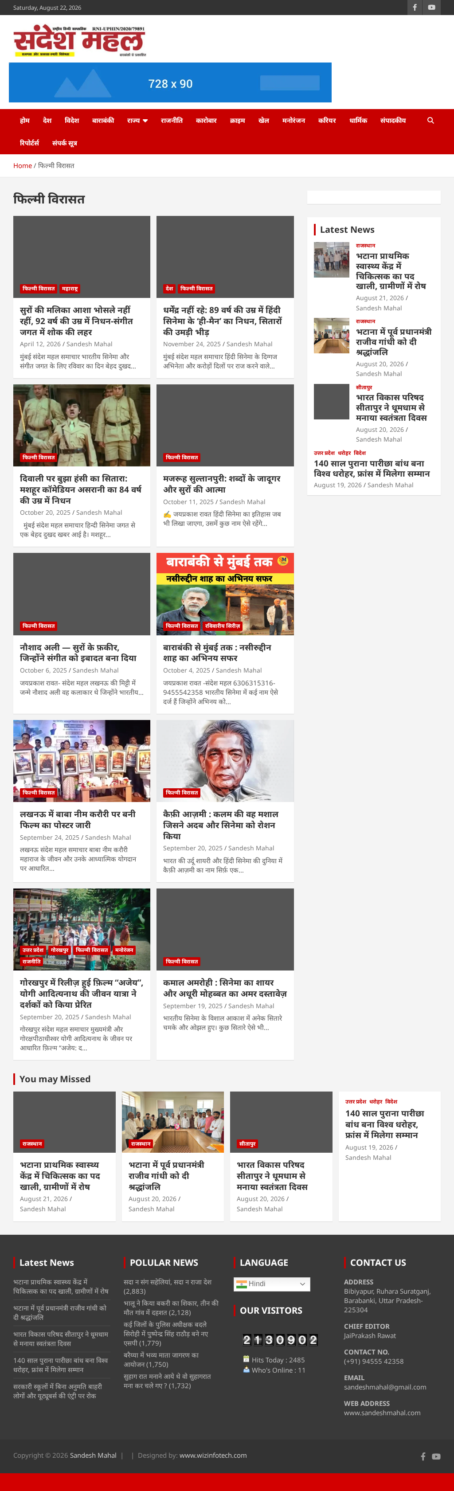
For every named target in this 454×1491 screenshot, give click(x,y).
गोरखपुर (59, 950)
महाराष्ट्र (70, 288)
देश (47, 120)
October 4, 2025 (186, 670)
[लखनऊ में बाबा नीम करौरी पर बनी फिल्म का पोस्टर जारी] (82, 761)
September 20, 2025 (193, 848)
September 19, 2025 (193, 1006)
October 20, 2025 (45, 512)
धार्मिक (358, 120)
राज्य (133, 120)
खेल (263, 120)
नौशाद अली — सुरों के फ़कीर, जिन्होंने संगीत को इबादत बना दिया (78, 653)
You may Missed (55, 1079)
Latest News (347, 229)
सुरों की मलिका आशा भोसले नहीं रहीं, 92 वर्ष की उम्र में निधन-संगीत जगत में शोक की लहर (76, 320)
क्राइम (237, 120)
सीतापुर (364, 387)
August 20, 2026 (380, 364)
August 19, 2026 (338, 485)
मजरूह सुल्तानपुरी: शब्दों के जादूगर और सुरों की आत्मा (221, 484)
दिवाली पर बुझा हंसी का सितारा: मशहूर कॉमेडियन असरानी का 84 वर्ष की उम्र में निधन (80, 489)
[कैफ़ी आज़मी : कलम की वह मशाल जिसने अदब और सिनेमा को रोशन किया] (225, 761)
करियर (327, 120)
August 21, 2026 (380, 298)
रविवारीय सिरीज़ (222, 626)
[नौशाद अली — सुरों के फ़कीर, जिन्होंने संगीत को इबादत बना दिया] (82, 593)
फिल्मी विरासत (39, 288)
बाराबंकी (103, 120)
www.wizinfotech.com (213, 1455)
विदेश (72, 120)
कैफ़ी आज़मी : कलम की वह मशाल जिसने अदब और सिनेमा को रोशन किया (220, 824)
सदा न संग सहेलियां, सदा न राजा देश (167, 1281)
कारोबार (206, 120)
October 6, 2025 (43, 670)
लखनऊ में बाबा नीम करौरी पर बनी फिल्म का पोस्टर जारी (78, 819)
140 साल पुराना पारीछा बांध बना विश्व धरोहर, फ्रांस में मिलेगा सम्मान (372, 468)
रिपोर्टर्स (29, 142)
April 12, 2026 (40, 344)
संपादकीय (393, 120)
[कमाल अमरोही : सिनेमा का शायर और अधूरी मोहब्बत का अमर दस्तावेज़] (225, 929)
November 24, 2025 (192, 344)
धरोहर (344, 453)
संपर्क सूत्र (64, 142)
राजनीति (172, 120)
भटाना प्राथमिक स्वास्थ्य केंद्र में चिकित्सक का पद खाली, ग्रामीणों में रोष (391, 271)
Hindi (256, 1284)
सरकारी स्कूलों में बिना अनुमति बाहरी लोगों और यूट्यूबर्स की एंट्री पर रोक (57, 1391)
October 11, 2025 (188, 501)
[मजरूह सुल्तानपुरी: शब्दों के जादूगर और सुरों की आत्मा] (225, 425)
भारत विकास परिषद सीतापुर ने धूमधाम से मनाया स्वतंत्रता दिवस (391, 407)
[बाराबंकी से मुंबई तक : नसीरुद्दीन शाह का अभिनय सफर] (225, 593)
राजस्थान (365, 245)
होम (25, 120)
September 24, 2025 (49, 837)
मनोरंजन (293, 120)
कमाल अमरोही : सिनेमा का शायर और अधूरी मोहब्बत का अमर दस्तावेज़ (225, 988)
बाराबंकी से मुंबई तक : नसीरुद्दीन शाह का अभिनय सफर (217, 653)
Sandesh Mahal (90, 344)
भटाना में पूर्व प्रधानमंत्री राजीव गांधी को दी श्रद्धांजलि (394, 342)
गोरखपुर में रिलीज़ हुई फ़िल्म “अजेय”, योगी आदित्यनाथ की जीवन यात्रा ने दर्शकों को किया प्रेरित (81, 993)
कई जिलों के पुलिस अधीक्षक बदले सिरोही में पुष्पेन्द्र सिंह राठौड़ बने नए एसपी (166, 1333)
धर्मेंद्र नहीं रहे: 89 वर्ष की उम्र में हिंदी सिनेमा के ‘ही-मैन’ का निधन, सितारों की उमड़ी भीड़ (222, 320)
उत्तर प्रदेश (33, 950)
